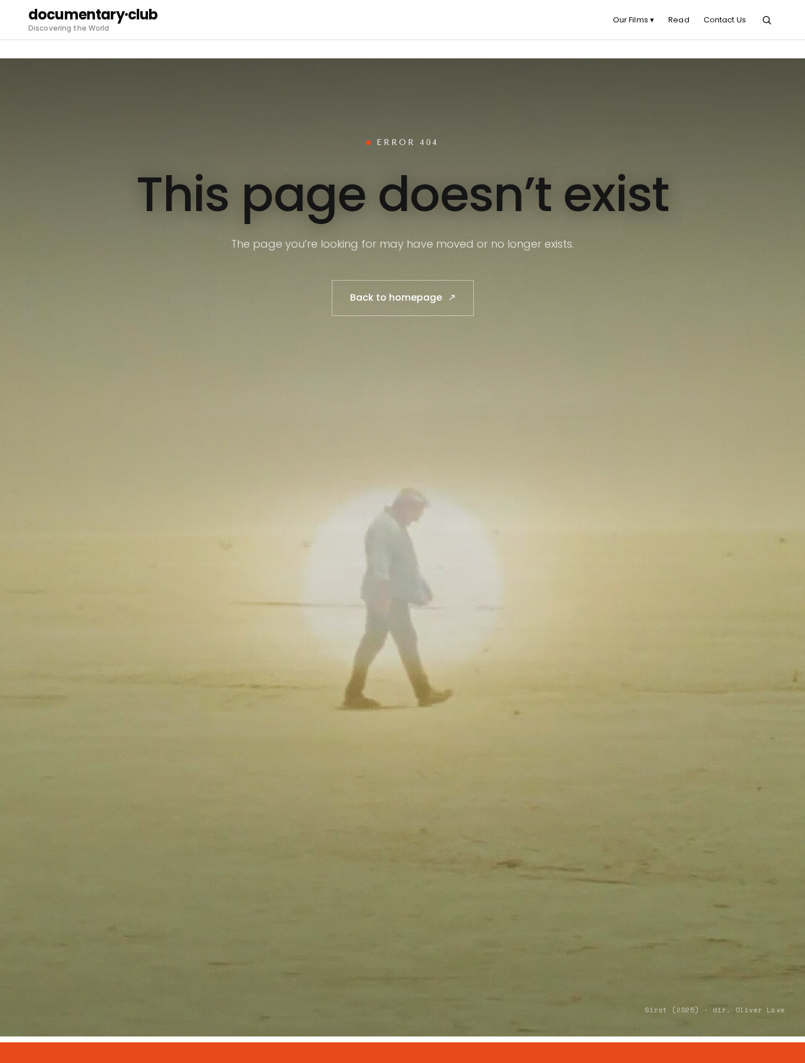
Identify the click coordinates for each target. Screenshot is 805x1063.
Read (678, 20)
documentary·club (93, 15)
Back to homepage (403, 297)
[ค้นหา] (766, 20)
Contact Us (725, 20)
